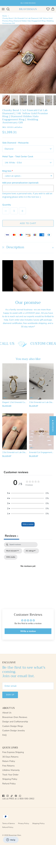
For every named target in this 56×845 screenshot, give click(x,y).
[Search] (9, 9)
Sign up (10, 694)
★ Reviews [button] (52, 426)
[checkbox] (10, 557)
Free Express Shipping (13, 752)
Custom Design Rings (12, 726)
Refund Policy (9, 783)
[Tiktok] (12, 796)
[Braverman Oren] (28, 9)
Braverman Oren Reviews (14, 717)
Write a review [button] (28, 631)
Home (4, 16)
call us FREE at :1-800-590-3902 (18, 799)
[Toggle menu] (3, 9)
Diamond (9, 148)
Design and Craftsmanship (15, 721)
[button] (28, 493)
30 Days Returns (10, 756)
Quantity (6, 204)
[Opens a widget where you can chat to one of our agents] (11, 840)
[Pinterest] (16, 796)
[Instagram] (7, 796)
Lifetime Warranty (11, 770)
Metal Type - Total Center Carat (17, 156)
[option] (28, 59)
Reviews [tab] (11, 536)
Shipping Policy (9, 779)
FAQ (4, 735)
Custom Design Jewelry (13, 730)
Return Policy (8, 761)
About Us (6, 712)
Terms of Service (8, 823)
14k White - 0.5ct (13, 162)
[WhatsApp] (20, 796)
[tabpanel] (28, 569)
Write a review (28, 524)
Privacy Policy (23, 823)
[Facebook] (3, 796)
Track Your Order (10, 774)
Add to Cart (28, 223)
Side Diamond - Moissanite (15, 142)
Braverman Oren (15, 835)
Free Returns (8, 765)
